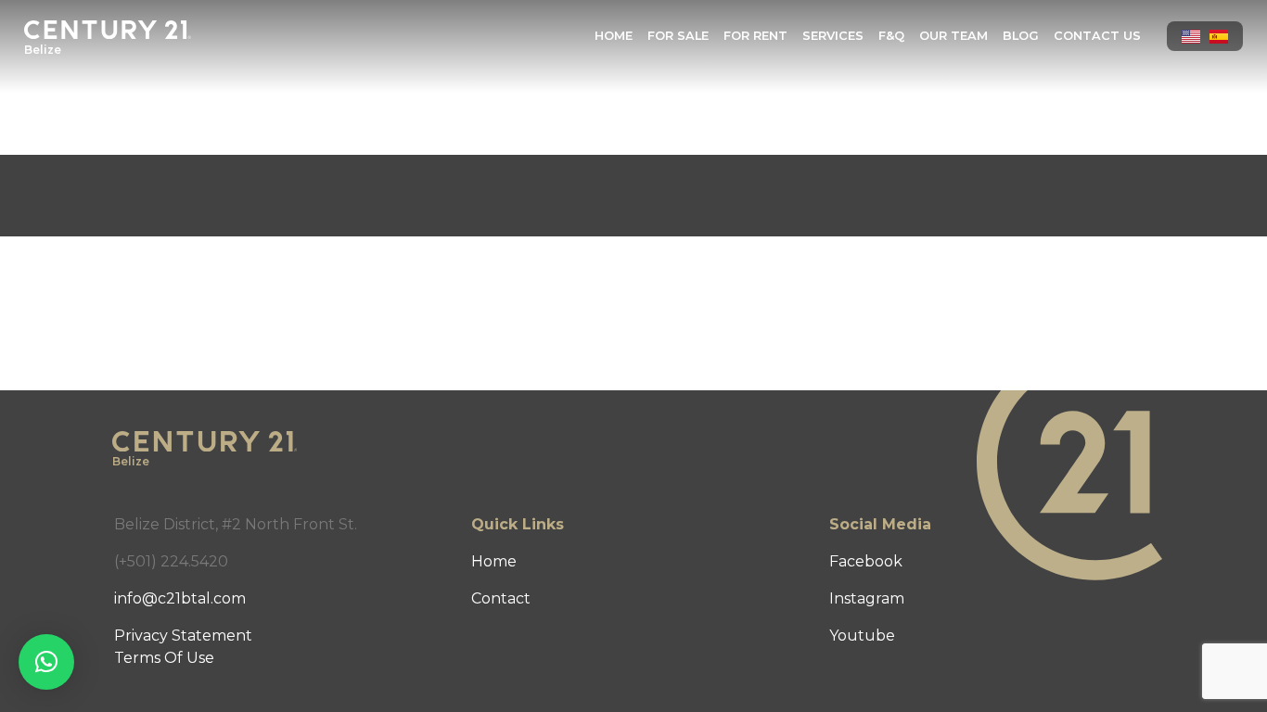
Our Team (953, 36)
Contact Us (1097, 36)
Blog (1021, 36)
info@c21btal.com (180, 598)
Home (614, 36)
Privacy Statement (183, 635)
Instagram (866, 598)
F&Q (891, 36)
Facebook (865, 561)
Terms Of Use (164, 658)
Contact (501, 598)
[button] (46, 662)
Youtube (862, 635)
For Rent (755, 36)
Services (833, 36)
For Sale (678, 36)
